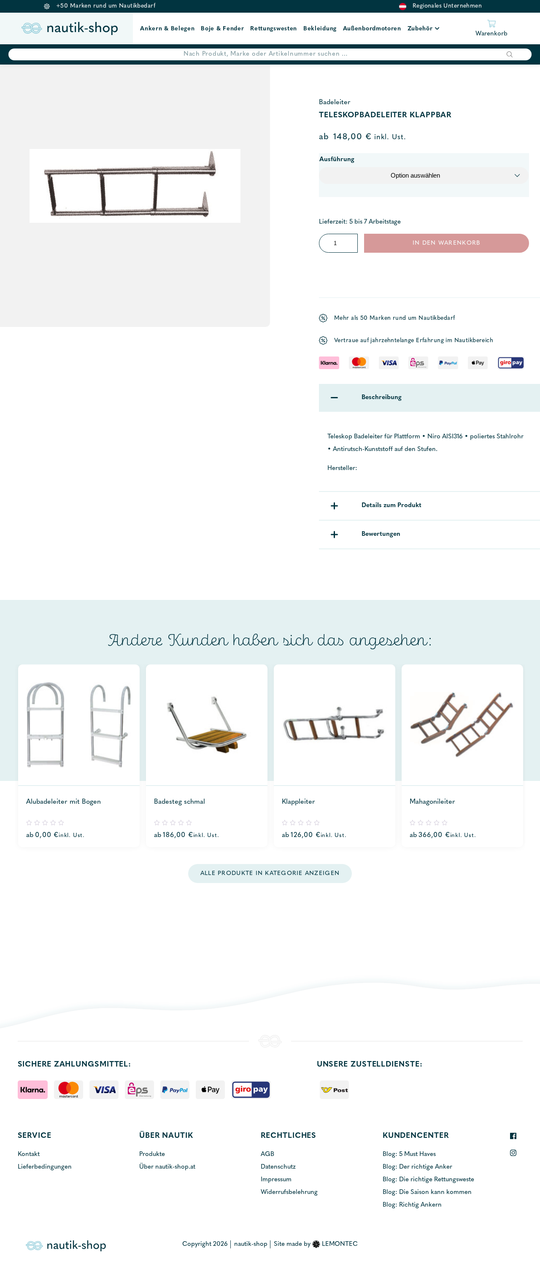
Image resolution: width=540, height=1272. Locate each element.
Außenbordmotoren (372, 29)
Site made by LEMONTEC (316, 1244)
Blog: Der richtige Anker (417, 1167)
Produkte (152, 1154)
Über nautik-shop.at (167, 1167)
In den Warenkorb (446, 243)
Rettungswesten (273, 29)
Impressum (276, 1180)
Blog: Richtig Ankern (412, 1205)
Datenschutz (278, 1167)
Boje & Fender (222, 29)
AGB (267, 1154)
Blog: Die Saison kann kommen (427, 1192)
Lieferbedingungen (45, 1167)
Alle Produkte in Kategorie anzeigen (270, 873)
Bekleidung (320, 29)
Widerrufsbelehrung (289, 1192)
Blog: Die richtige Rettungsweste (428, 1180)
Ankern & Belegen (167, 29)
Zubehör (420, 29)
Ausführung (336, 160)
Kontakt (29, 1154)
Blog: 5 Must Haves (409, 1154)
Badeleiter (335, 102)
